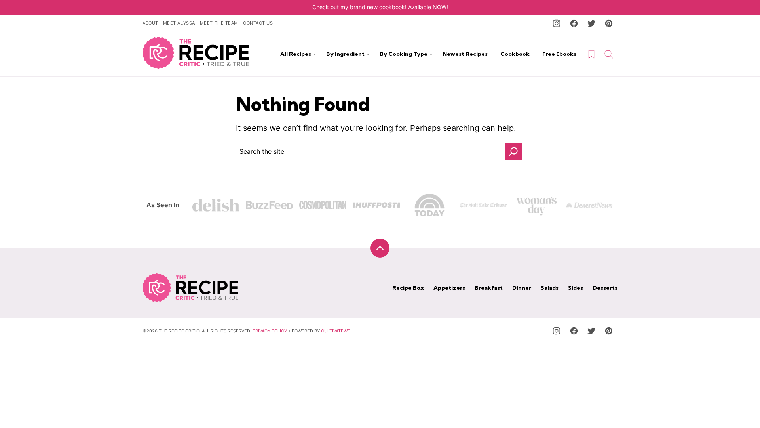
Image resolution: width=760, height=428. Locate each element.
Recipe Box (408, 287)
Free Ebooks (559, 53)
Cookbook (515, 53)
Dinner (521, 287)
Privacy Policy (270, 331)
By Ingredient (345, 53)
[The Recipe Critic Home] (195, 53)
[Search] (609, 54)
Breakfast (489, 287)
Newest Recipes (465, 53)
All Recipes (295, 53)
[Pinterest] (609, 23)
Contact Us (258, 23)
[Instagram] (556, 23)
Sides (575, 287)
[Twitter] (591, 23)
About (150, 23)
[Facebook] (574, 23)
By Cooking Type (404, 53)
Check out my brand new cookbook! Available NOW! (380, 7)
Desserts (605, 287)
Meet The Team (219, 23)
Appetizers (449, 287)
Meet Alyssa (179, 23)
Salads (550, 287)
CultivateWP (335, 331)
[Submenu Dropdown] (314, 54)
